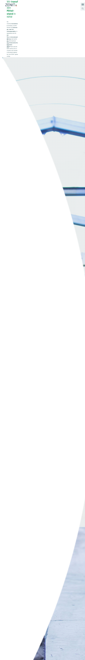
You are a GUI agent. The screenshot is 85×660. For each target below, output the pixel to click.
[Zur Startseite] (11, 6)
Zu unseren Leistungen (8, 41)
